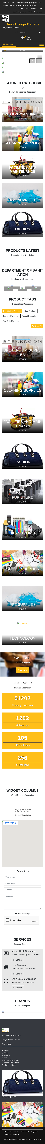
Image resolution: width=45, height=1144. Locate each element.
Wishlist (34, 8)
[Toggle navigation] (41, 44)
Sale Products (30, 311)
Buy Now (22, 670)
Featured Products (10, 316)
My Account (8, 44)
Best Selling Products (12, 311)
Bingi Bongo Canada (22, 24)
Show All (38, 326)
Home (21, 8)
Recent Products (29, 316)
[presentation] (32, 60)
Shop (27, 8)
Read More (17, 960)
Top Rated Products (11, 321)
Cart (40, 8)
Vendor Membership (35, 12)
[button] (40, 56)
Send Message (23, 913)
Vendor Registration (19, 12)
